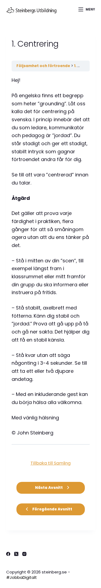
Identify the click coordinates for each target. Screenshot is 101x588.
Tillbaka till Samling (50, 463)
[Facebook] (8, 554)
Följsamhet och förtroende (43, 65)
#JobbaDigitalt (21, 577)
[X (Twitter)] (16, 554)
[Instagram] (24, 554)
